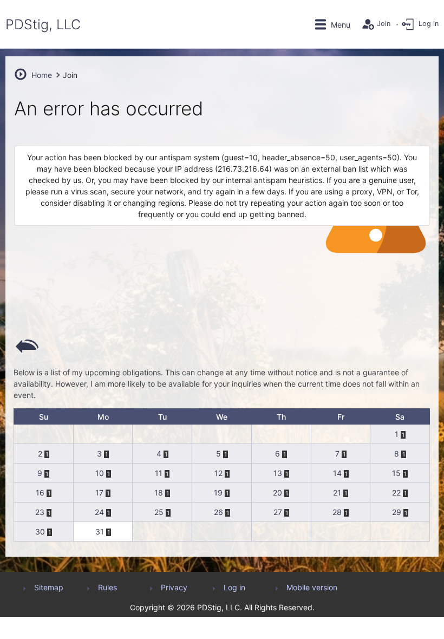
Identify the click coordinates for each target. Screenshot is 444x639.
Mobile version (311, 587)
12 (218, 473)
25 (159, 512)
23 (39, 512)
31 (99, 531)
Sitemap (48, 587)
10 (99, 473)
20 (277, 492)
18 (158, 492)
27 (277, 512)
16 (40, 492)
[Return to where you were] (27, 345)
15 (396, 473)
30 (40, 531)
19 (218, 492)
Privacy (174, 587)
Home (41, 75)
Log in (234, 587)
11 (158, 473)
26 (218, 512)
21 (337, 492)
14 (337, 473)
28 (337, 512)
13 (277, 473)
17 (99, 492)
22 (396, 492)
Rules (107, 587)
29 (396, 512)
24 (99, 512)
